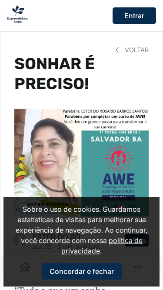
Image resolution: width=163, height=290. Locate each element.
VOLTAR (136, 49)
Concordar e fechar (82, 271)
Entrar (134, 15)
